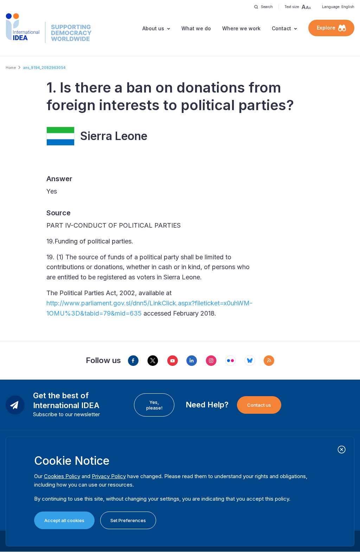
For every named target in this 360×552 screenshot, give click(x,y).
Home (11, 67)
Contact (281, 28)
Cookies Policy (62, 476)
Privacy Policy (109, 476)
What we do (196, 28)
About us (153, 28)
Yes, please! (154, 405)
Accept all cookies (64, 520)
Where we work (241, 28)
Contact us (259, 405)
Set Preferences (128, 520)
